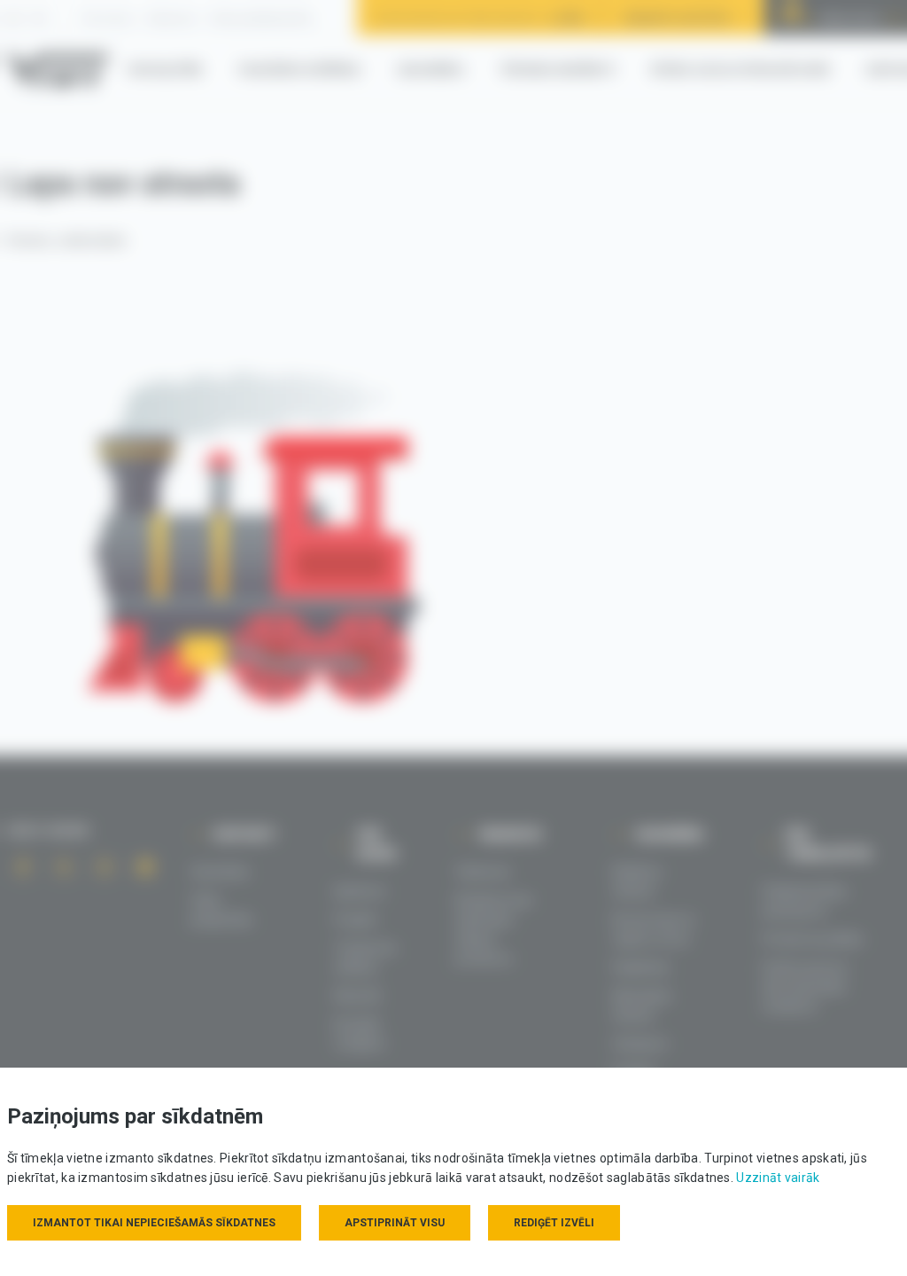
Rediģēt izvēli (554, 1223)
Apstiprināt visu (395, 1223)
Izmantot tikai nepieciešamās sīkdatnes (154, 1223)
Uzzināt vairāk (777, 1177)
